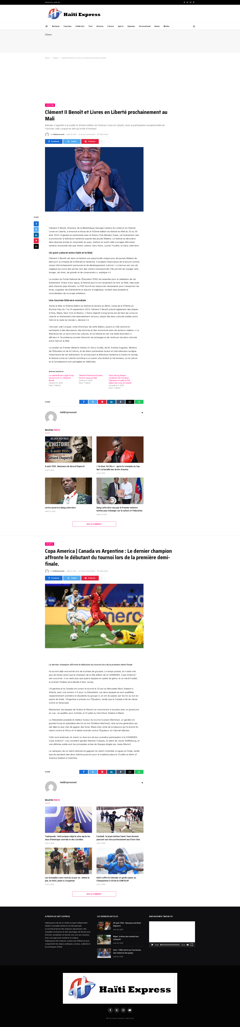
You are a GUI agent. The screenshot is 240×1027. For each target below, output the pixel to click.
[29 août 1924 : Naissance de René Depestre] (104, 926)
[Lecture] (152, 945)
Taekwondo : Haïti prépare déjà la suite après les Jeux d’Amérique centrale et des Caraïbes (67, 838)
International (144, 26)
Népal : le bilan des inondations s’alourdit (126, 938)
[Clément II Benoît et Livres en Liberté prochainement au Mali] (94, 179)
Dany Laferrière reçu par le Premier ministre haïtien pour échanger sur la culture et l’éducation (119, 509)
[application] (172, 934)
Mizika (166, 26)
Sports (121, 26)
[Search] (194, 26)
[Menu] (47, 26)
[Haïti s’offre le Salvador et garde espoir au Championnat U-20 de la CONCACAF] (120, 861)
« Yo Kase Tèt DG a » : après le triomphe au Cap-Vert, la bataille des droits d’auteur (118, 468)
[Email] (36, 246)
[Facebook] (36, 223)
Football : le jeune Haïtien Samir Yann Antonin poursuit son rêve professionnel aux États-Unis (118, 838)
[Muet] (187, 945)
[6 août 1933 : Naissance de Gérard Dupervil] (68, 449)
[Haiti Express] (74, 14)
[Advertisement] (120, 80)
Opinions (131, 26)
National (55, 26)
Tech (90, 26)
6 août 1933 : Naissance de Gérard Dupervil (64, 466)
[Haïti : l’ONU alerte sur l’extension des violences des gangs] (104, 953)
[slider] (170, 944)
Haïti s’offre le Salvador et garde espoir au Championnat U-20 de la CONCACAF (116, 879)
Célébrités (80, 26)
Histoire (99, 26)
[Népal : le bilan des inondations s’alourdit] (104, 939)
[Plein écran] (191, 945)
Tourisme (67, 26)
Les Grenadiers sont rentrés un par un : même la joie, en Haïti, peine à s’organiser (67, 879)
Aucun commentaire (88, 134)
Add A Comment (94, 524)
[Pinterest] (36, 240)
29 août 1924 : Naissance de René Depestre (127, 924)
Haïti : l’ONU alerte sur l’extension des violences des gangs (127, 951)
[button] (172, 934)
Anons (157, 26)
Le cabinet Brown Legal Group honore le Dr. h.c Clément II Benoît (61, 377)
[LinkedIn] (36, 235)
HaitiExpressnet (58, 134)
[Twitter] (36, 229)
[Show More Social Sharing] (101, 141)
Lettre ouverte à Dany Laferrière (60, 507)
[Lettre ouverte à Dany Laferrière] (68, 491)
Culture (110, 26)
